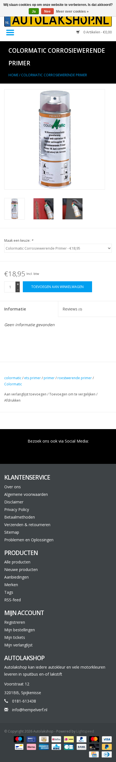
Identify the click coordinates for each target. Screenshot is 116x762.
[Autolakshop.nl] (58, 20)
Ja (34, 11)
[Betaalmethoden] (18, 738)
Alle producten (17, 562)
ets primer (32, 378)
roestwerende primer (74, 378)
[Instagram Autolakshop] (88, 449)
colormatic (12, 378)
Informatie (15, 309)
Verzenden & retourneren (27, 524)
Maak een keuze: (18, 240)
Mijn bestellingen (19, 629)
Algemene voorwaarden (26, 494)
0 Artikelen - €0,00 (97, 32)
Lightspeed (85, 731)
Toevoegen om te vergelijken (72, 394)
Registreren (14, 622)
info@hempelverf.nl (29, 709)
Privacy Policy (16, 509)
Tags (8, 592)
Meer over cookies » (72, 11)
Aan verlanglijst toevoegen (25, 394)
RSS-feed (12, 599)
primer (49, 378)
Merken (11, 584)
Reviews (72, 309)
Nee (47, 11)
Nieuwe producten (21, 569)
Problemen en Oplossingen (28, 539)
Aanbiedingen (16, 577)
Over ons (12, 486)
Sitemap (11, 532)
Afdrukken (12, 400)
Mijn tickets (14, 637)
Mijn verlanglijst (18, 645)
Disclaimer (13, 502)
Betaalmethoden (19, 517)
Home (13, 75)
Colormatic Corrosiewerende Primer (54, 75)
